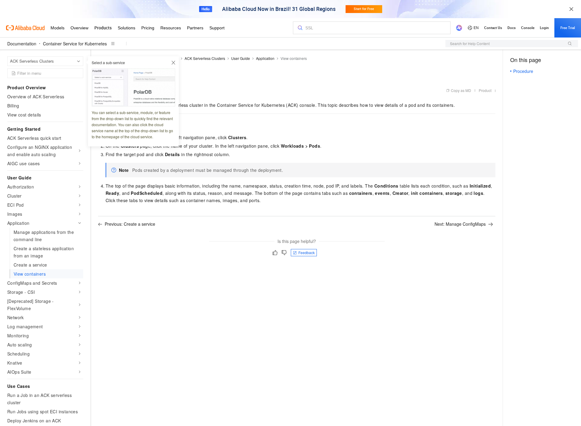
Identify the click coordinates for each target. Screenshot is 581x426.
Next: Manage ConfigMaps (460, 224)
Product (485, 90)
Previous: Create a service (130, 224)
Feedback (306, 252)
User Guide (240, 58)
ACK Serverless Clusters (205, 58)
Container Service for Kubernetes (75, 44)
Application (265, 58)
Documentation (21, 44)
